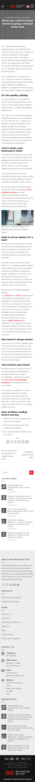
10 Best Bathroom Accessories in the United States (19, 487)
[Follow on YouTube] (18, 585)
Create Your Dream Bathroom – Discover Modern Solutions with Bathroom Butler (20, 523)
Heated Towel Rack (22, 17)
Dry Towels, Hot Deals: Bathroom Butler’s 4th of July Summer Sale (20, 511)
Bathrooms (9, 17)
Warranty (5, 618)
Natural (8, 295)
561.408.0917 (11, 656)
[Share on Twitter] (15, 442)
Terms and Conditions (11, 638)
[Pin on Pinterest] (23, 442)
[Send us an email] (10, 585)
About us (5, 626)
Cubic (18, 295)
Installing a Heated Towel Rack (27, 454)
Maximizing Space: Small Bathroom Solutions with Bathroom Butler (18, 535)
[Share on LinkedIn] (27, 442)
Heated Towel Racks (10, 601)
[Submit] (31, 472)
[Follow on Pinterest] (14, 585)
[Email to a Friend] (19, 442)
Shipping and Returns (10, 622)
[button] (2, 6)
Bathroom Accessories (11, 597)
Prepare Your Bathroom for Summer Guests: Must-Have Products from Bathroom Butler (20, 499)
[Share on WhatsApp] (8, 442)
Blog (3, 630)
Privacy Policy (7, 634)
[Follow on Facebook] (3, 585)
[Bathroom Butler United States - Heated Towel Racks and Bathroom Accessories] (17, 6)
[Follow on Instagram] (7, 585)
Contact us (6, 614)
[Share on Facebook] (11, 442)
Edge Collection (15, 320)
